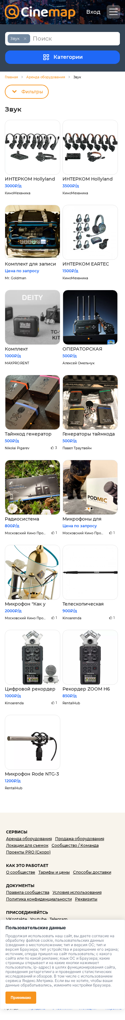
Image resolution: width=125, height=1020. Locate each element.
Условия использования (77, 892)
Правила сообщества (27, 892)
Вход (93, 12)
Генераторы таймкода (89, 434)
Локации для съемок (27, 845)
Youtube (38, 919)
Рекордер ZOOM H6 (86, 689)
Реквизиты (86, 899)
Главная (11, 77)
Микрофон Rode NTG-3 (32, 774)
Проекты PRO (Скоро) (28, 852)
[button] (88, 338)
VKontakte (16, 919)
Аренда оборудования (45, 77)
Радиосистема (22, 519)
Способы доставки (92, 872)
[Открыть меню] (113, 12)
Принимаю (21, 997)
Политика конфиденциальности (39, 899)
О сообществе (20, 872)
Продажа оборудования (79, 838)
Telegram (59, 919)
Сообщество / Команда (75, 845)
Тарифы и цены (54, 872)
